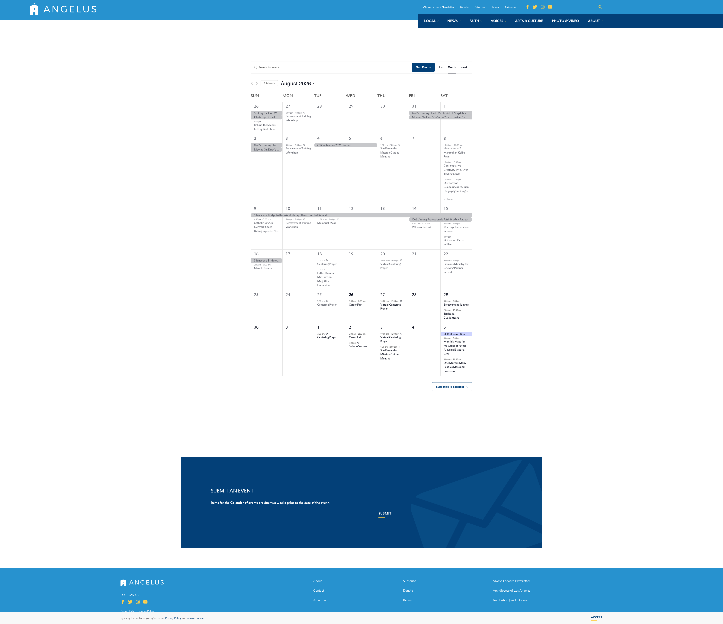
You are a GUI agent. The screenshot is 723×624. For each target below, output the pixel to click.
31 (414, 106)
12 (351, 208)
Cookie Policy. (195, 618)
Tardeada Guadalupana (451, 315)
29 (446, 294)
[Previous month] (252, 83)
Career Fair (355, 304)
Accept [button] (596, 617)
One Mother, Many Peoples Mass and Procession (455, 366)
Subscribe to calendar (450, 386)
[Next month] (257, 83)
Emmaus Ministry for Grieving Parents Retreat (456, 268)
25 (319, 294)
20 (382, 254)
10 (288, 208)
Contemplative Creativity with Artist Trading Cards (456, 169)
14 (414, 208)
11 (319, 208)
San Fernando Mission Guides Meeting (389, 152)
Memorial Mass (326, 222)
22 (446, 254)
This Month (269, 83)
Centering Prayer (327, 263)
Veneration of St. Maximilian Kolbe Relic (454, 152)
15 (446, 208)
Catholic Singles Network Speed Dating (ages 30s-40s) (266, 226)
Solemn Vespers (358, 346)
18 (319, 254)
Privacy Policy (173, 618)
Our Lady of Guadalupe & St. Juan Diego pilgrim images (456, 187)
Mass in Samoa (263, 268)
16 (256, 254)
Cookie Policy (146, 611)
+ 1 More (448, 199)
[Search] (600, 7)
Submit (385, 513)
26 (256, 106)
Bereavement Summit (456, 304)
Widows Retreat (421, 227)
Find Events (423, 67)
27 (288, 106)
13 (382, 208)
